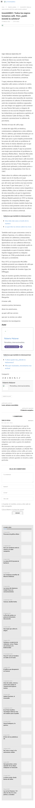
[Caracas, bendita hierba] (26, 604)
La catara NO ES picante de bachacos (11, 562)
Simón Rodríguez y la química (9, 724)
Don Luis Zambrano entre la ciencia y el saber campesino (11, 549)
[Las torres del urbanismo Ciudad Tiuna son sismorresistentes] (26, 591)
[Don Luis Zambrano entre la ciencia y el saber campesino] (26, 550)
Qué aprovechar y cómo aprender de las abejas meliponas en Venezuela (10, 765)
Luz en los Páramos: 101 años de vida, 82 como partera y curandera (10, 792)
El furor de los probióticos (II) (10, 737)
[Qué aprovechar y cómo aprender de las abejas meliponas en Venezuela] (26, 766)
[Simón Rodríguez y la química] (26, 726)
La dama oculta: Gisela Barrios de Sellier (9, 778)
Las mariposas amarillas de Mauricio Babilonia (11, 575)
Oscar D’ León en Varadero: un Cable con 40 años (11, 656)
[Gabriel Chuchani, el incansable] (26, 699)
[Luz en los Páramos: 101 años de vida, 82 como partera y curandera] (26, 794)
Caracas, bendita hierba (10, 602)
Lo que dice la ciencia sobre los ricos (18, 227)
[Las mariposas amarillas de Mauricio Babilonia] (26, 577)
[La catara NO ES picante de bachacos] (26, 564)
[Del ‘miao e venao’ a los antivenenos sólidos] (26, 753)
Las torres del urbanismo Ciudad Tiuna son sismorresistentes (10, 590)
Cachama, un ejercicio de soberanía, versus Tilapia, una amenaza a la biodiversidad (10, 645)
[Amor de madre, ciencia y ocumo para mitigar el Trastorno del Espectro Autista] (26, 685)
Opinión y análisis (12, 7)
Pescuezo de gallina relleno (11, 534)
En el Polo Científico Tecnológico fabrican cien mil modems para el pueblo (11, 711)
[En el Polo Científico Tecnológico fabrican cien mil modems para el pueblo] (26, 712)
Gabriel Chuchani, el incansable (9, 697)
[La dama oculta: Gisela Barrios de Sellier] (26, 780)
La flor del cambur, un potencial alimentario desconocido (9, 617)
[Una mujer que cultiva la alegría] (26, 631)
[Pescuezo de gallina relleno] (26, 537)
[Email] (21, 346)
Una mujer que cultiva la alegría (10, 629)
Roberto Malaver (11, 338)
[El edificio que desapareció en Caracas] (26, 672)
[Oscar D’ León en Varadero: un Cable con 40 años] (26, 658)
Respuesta (30, 420)
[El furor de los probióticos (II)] (26, 739)
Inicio (3, 7)
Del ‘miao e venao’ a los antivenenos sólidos (10, 751)
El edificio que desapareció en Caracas (11, 670)
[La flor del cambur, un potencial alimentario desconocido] (26, 618)
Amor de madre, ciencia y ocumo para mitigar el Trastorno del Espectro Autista (10, 685)
